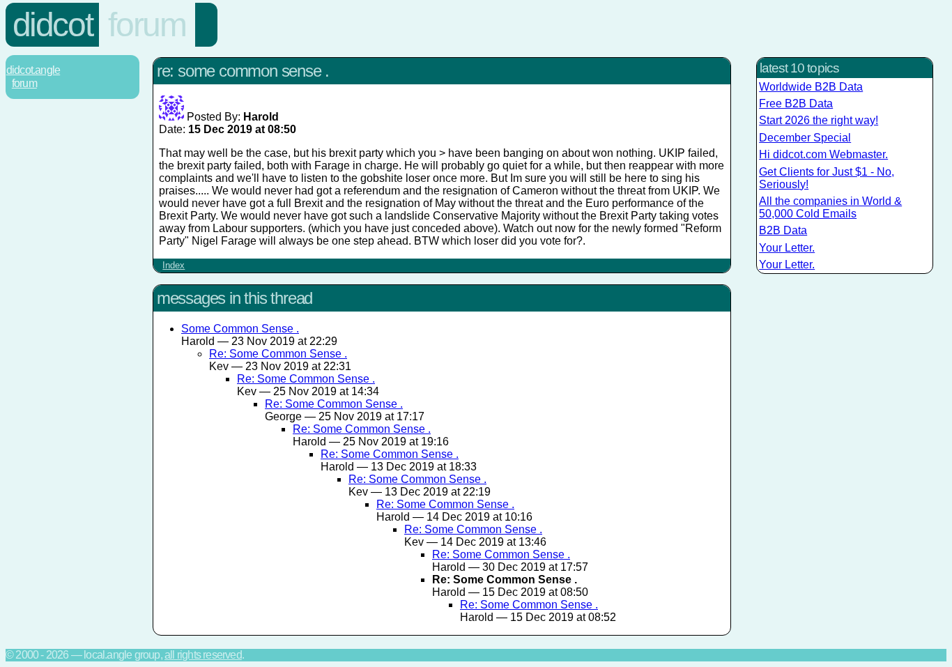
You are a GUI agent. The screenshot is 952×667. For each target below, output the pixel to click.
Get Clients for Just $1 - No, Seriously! (826, 178)
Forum (146, 24)
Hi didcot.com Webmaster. (823, 154)
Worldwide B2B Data (811, 87)
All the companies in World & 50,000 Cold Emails (830, 207)
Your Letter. (787, 248)
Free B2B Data (796, 103)
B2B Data (783, 230)
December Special (805, 138)
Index (173, 265)
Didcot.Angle (33, 70)
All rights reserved (203, 655)
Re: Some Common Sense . (278, 354)
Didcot (53, 24)
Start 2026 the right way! (818, 120)
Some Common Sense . (240, 329)
